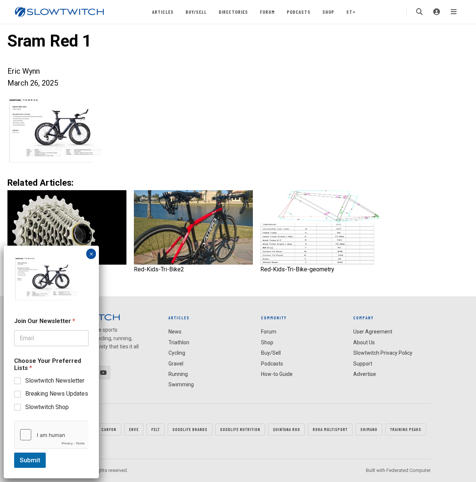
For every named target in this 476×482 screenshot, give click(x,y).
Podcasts (299, 12)
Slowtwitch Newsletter (54, 380)
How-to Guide (277, 374)
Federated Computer (408, 470)
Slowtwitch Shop (47, 407)
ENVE (134, 429)
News (174, 332)
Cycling (176, 353)
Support (362, 364)
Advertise (364, 374)
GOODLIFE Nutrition (240, 429)
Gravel (175, 364)
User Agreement (372, 332)
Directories (233, 12)
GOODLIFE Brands (190, 429)
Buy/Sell (196, 12)
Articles (163, 12)
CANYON (109, 429)
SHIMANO (368, 429)
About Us (364, 342)
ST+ (351, 12)
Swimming (181, 384)
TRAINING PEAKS (405, 429)
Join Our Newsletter (44, 321)
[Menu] (453, 11)
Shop (328, 12)
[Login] (436, 11)
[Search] (419, 11)
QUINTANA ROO (286, 429)
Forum (267, 12)
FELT (155, 429)
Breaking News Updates (56, 393)
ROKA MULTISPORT (330, 429)
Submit (30, 460)
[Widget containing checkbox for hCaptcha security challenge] (51, 435)
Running (178, 374)
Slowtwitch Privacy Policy (382, 353)
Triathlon (178, 342)
